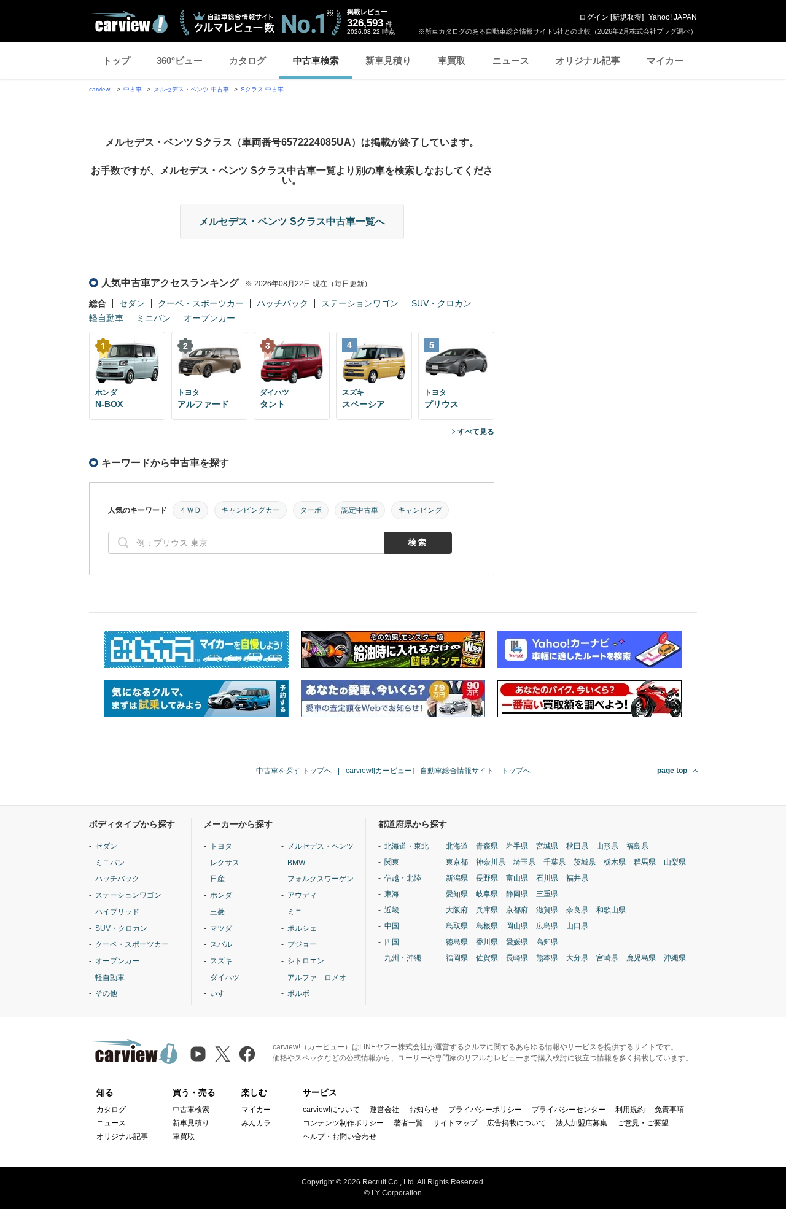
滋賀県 (547, 910)
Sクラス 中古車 (262, 89)
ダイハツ (224, 977)
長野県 (487, 878)
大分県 (577, 958)
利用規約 (630, 1109)
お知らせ (423, 1109)
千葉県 (554, 862)
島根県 (487, 926)
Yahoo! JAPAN (672, 17)
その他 (106, 993)
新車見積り (388, 60)
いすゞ (221, 993)
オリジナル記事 (588, 60)
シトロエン (305, 961)
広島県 (547, 926)
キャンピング (420, 510)
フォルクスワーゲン (320, 878)
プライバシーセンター (568, 1109)
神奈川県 (490, 862)
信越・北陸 (402, 878)
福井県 (577, 878)
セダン (132, 303)
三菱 (217, 912)
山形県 (607, 846)
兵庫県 (487, 910)
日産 (217, 878)
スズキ (221, 961)
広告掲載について (516, 1123)
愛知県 (457, 894)
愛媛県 (517, 942)
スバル (221, 944)
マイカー (665, 60)
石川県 (547, 878)
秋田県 (577, 846)
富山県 (517, 878)
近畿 (391, 910)
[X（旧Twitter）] (222, 1054)
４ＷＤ (190, 510)
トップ (116, 60)
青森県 (487, 846)
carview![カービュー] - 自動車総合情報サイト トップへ (438, 770)
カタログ (247, 60)
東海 (391, 894)
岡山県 (517, 926)
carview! (100, 89)
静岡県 (517, 894)
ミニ (294, 912)
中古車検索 (316, 60)
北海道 (457, 846)
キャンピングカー (250, 510)
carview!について (331, 1109)
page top (672, 770)
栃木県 (615, 862)
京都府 (517, 910)
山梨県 (675, 862)
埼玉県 (524, 862)
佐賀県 (487, 958)
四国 (391, 942)
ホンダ (221, 895)
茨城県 (585, 862)
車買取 (451, 60)
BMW (296, 862)
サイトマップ (455, 1123)
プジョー (302, 944)
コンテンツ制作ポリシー (343, 1123)
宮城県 (547, 846)
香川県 (487, 942)
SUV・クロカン (441, 303)
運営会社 (384, 1109)
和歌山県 (611, 910)
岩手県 (517, 846)
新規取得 (627, 17)
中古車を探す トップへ (294, 770)
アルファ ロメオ (316, 977)
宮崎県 (607, 958)
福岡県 (457, 958)
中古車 (132, 89)
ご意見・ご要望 (643, 1123)
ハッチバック (282, 303)
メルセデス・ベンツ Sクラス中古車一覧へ (292, 221)
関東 (391, 862)
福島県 (637, 846)
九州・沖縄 (402, 958)
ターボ (311, 510)
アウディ (302, 895)
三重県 (547, 894)
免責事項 (669, 1109)
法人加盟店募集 (581, 1123)
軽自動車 (106, 318)
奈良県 (577, 910)
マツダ (221, 928)
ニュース (510, 60)
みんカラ (256, 1123)
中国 (391, 926)
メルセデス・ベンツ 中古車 (191, 89)
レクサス (224, 862)
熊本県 (547, 958)
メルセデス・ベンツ (320, 846)
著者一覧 (408, 1123)
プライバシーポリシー (485, 1109)
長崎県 (517, 958)
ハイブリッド (117, 912)
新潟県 (457, 878)
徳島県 (457, 942)
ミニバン (153, 318)
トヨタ (221, 846)
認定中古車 (359, 510)
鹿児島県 (641, 958)
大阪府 (457, 910)
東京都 (457, 862)
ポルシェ (302, 928)
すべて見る (475, 431)
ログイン (594, 17)
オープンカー (209, 318)
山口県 (577, 926)
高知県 (547, 942)
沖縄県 (675, 958)
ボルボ (298, 993)
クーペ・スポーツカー (201, 303)
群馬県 (645, 862)
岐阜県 (487, 894)
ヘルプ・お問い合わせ (339, 1136)
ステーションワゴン (360, 303)
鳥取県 (457, 926)
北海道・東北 (406, 846)
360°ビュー (180, 60)
